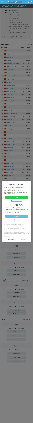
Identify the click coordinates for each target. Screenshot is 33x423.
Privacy (23, 239)
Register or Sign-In (16, 220)
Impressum (11, 239)
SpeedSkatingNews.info (15, 2)
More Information (16, 201)
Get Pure (16, 216)
